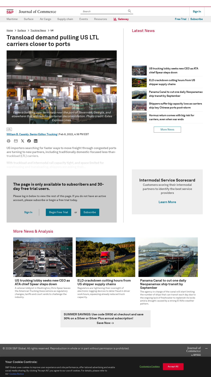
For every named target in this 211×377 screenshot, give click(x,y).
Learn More (167, 202)
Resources (100, 19)
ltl (52, 30)
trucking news (38, 30)
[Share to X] (22, 140)
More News (167, 129)
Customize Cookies (150, 366)
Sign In (197, 11)
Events (83, 19)
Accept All (173, 366)
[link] (167, 191)
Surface (28, 19)
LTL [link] (9, 129)
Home (10, 30)
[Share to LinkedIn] (36, 141)
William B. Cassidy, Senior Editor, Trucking (32, 134)
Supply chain (65, 19)
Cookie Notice (16, 373)
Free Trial (180, 19)
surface (21, 30)
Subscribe (196, 19)
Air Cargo (45, 19)
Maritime (12, 19)
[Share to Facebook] (29, 141)
